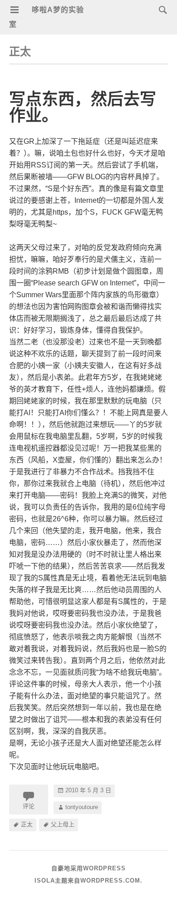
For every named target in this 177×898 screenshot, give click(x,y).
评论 (28, 806)
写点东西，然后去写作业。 (82, 107)
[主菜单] (14, 10)
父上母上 (62, 824)
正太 (27, 824)
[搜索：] (160, 9)
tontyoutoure (81, 807)
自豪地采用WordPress (88, 868)
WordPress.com (110, 880)
